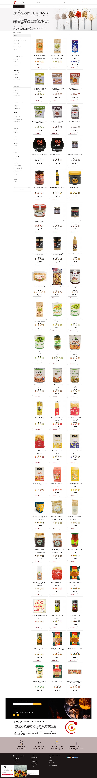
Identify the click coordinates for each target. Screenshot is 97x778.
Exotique (16, 75)
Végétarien (17, 108)
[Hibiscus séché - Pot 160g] (71, 621)
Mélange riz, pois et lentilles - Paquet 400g (39, 583)
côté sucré (26, 15)
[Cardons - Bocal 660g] (36, 424)
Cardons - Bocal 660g (39, 417)
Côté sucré (17, 45)
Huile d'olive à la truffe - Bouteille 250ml (57, 188)
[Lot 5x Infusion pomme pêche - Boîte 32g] (58, 490)
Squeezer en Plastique (18, 170)
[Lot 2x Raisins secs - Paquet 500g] (38, 556)
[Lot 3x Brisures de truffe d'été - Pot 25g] (56, 160)
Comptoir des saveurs (75, 222)
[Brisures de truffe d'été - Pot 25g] (53, 160)
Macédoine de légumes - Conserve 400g (75, 385)
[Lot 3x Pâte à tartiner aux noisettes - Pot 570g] (75, 292)
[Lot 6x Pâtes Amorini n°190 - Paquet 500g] (41, 457)
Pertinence (74, 35)
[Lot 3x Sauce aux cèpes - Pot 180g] (73, 226)
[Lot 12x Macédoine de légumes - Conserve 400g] (78, 391)
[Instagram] (18, 715)
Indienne (16, 72)
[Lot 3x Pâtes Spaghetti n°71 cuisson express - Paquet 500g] (56, 424)
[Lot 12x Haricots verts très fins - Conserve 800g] (43, 358)
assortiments (42, 24)
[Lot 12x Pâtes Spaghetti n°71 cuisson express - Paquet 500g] (61, 424)
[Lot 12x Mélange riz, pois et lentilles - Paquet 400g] (43, 588)
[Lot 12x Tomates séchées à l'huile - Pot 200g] (43, 193)
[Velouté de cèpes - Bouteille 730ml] (71, 259)
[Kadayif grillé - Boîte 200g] (34, 292)
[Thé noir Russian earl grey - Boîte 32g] (71, 457)
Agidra (75, 255)
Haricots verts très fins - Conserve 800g (39, 352)
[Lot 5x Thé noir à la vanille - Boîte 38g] (58, 457)
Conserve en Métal (18, 166)
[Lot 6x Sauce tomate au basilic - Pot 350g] (76, 556)
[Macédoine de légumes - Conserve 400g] (71, 391)
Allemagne (17, 116)
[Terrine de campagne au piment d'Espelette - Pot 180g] (36, 226)
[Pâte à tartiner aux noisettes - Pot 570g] (72, 292)
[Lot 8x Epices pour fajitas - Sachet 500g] (78, 588)
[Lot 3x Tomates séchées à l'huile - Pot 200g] (38, 193)
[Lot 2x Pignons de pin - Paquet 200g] (56, 523)
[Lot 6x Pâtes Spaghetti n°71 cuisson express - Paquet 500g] (58, 424)
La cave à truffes (17, 62)
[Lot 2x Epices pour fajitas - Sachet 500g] (73, 588)
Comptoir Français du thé (39, 519)
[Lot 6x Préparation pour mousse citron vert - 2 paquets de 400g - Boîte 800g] (41, 127)
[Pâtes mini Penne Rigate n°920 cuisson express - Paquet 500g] (71, 424)
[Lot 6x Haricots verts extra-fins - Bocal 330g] (60, 358)
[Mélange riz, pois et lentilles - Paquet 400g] (36, 588)
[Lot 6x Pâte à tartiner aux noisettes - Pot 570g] (77, 292)
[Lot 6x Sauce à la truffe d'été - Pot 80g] (58, 226)
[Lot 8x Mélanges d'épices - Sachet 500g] (78, 654)
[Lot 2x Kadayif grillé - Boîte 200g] (37, 292)
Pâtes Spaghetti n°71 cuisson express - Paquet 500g (57, 418)
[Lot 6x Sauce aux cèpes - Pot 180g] (76, 226)
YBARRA (39, 420)
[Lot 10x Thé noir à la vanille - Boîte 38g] (61, 457)
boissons (25, 19)
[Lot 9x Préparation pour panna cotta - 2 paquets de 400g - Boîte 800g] (43, 94)
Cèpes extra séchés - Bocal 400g (75, 121)
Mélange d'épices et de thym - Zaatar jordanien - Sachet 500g (57, 649)
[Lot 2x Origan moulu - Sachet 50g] (57, 687)
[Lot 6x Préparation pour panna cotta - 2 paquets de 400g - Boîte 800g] (41, 94)
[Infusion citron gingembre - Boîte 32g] (71, 490)
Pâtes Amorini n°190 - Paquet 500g (39, 450)
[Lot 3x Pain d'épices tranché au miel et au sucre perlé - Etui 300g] (73, 687)
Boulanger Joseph (75, 684)
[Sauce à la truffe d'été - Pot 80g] (53, 226)
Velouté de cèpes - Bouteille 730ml (75, 253)
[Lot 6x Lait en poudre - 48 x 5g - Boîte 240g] (41, 621)
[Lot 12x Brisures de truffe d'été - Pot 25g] (61, 160)
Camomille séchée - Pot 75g (57, 615)
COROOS (75, 354)
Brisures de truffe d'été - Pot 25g (57, 154)
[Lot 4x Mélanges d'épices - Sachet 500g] (76, 654)
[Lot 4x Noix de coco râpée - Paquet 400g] (76, 523)
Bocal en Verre (17, 171)
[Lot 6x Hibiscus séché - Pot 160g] (76, 621)
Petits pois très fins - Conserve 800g (75, 318)
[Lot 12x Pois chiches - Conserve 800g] (43, 391)
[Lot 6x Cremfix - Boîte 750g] (76, 61)
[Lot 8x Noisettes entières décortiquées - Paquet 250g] (61, 556)
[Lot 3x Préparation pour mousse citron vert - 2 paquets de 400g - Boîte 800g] (38, 127)
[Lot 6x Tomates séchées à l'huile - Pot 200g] (41, 193)
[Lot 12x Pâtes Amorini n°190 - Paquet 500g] (43, 457)
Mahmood (39, 618)
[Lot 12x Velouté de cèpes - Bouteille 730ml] (78, 259)
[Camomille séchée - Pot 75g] (53, 621)
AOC (15, 130)
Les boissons (17, 46)
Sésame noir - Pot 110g (75, 187)
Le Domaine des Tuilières (39, 222)
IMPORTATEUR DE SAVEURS (40, 58)
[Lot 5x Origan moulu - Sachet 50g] (60, 687)
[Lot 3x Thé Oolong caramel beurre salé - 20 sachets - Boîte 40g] (38, 523)
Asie (15, 118)
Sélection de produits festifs (20, 40)
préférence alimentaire (20, 21)
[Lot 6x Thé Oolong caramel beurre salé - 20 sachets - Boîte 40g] (41, 523)
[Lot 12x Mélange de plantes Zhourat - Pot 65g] (43, 654)
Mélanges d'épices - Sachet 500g (75, 648)
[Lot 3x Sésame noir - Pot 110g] (73, 193)
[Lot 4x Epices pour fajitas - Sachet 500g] (76, 588)
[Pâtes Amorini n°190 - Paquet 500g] (36, 457)
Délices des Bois (75, 157)
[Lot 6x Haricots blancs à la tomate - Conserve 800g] (76, 358)
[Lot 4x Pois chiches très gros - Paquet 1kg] (41, 325)
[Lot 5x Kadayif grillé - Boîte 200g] (39, 292)
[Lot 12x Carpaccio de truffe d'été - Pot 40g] (43, 160)
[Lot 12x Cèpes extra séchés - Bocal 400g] (78, 127)
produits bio (43, 20)
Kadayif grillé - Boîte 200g (39, 286)
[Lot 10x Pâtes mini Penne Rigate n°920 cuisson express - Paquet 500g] (78, 424)
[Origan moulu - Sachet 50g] (54, 687)
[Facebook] (14, 715)
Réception (17, 41)
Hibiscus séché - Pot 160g (75, 615)
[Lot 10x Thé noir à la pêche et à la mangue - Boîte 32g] (43, 490)
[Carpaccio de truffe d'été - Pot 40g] (36, 160)
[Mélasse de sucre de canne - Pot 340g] (36, 687)
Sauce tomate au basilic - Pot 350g (75, 549)
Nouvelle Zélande (18, 119)
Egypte (16, 114)
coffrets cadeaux (35, 24)
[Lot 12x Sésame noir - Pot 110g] (78, 193)
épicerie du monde (25, 23)
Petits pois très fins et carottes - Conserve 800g (57, 319)
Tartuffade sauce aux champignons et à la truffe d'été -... (57, 253)
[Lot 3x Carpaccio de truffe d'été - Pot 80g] (73, 160)
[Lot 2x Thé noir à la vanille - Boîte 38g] (56, 457)
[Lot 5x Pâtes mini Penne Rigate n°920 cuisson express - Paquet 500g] (76, 424)
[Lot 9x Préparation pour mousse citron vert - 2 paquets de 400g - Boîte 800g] (43, 127)
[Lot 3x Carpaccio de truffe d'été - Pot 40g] (38, 160)
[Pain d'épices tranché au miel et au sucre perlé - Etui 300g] (71, 687)
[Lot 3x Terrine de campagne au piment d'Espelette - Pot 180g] (38, 226)
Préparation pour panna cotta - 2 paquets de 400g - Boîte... (39, 89)
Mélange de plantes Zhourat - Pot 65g (39, 649)
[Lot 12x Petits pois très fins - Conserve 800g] (78, 325)
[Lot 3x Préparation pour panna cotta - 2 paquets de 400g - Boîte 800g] (38, 94)
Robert (16, 59)
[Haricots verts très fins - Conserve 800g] (36, 358)
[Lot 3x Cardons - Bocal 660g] (38, 424)
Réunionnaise (17, 74)
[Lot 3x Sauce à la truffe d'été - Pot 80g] (56, 226)
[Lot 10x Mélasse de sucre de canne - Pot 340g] (43, 687)
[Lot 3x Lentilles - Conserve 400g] (56, 391)
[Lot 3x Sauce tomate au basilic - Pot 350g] (73, 556)
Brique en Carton (18, 168)
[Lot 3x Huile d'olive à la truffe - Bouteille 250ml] (56, 193)
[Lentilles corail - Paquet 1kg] (36, 61)
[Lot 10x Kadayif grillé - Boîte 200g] (44, 292)
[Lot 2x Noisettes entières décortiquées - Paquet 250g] (56, 556)
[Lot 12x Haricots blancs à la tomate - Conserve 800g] (78, 358)
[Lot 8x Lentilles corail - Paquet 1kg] (43, 61)
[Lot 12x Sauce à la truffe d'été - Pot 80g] (61, 226)
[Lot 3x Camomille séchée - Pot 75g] (56, 621)
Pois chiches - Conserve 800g (39, 384)
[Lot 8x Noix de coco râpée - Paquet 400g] (78, 523)
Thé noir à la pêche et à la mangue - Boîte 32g (39, 484)
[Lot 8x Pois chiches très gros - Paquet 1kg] (43, 325)
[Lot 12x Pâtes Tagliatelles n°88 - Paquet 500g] (61, 588)
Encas (16, 90)
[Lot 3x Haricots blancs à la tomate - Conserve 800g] (73, 358)
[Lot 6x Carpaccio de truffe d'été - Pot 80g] (76, 160)
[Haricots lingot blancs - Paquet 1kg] (53, 61)
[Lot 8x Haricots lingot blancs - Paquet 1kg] (61, 61)
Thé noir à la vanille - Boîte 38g (57, 450)
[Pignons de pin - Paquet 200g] (53, 523)
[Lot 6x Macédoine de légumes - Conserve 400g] (76, 391)
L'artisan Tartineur (75, 288)
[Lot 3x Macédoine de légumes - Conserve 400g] (73, 391)
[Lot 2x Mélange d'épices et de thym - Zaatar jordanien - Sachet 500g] (56, 654)
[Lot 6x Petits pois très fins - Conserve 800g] (76, 325)
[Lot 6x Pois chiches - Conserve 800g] (41, 391)
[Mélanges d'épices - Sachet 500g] (71, 654)
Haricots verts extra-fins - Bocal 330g (57, 352)
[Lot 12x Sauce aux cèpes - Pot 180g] (78, 226)
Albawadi (39, 684)
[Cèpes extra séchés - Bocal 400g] (71, 127)
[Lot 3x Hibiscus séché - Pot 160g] (73, 621)
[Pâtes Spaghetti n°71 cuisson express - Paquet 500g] (53, 424)
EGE (39, 288)
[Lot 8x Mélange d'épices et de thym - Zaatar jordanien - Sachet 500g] (61, 654)
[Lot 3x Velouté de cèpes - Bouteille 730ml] (73, 259)
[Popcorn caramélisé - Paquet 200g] (53, 292)
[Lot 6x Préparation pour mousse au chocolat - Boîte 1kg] (58, 127)
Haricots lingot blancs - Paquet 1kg (57, 55)
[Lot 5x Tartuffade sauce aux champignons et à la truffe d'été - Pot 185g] (58, 259)
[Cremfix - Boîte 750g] (71, 61)
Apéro (16, 88)
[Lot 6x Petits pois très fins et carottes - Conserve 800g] (58, 325)
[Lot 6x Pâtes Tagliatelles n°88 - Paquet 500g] (58, 588)
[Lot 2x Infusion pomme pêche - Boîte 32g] (56, 490)
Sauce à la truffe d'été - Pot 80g (57, 220)
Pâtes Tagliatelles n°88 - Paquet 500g (57, 583)
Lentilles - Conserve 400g (57, 384)
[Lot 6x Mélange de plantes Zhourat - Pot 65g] (41, 654)
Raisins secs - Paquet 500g (39, 549)
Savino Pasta (57, 420)
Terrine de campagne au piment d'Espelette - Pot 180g (39, 221)
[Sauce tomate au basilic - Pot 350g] (71, 556)
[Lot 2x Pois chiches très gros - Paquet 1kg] (38, 325)
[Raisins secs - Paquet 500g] (36, 556)
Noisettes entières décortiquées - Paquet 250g (57, 550)
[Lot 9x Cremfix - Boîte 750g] (78, 61)
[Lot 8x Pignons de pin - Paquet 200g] (61, 523)
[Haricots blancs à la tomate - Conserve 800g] (71, 358)
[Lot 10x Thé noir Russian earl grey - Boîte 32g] (78, 457)
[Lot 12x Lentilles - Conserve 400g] (61, 391)
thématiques (16, 22)
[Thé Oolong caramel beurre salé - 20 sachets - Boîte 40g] (36, 523)
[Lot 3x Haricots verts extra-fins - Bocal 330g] (54, 358)
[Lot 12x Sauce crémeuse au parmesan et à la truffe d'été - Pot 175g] (43, 259)
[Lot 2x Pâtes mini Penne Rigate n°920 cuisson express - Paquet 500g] (73, 424)
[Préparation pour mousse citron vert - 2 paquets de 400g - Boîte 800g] (36, 127)
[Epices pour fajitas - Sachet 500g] (71, 588)
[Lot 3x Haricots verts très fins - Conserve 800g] (38, 358)
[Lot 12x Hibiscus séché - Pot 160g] (78, 621)
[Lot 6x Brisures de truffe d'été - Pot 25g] (58, 160)
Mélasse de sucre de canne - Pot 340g (39, 682)
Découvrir (37, 67)
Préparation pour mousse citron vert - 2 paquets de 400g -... (39, 122)
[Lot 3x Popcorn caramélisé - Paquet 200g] (56, 292)
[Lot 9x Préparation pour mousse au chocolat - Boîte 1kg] (61, 127)
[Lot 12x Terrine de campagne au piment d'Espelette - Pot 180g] (43, 226)
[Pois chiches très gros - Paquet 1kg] (36, 325)
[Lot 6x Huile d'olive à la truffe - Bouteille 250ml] (58, 193)
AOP (16, 132)
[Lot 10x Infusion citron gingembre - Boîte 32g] (78, 490)
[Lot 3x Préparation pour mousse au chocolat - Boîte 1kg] (56, 127)
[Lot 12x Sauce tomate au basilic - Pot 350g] (78, 556)
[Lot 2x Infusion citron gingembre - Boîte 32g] (73, 490)
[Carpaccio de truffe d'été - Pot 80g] (71, 160)
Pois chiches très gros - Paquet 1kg (39, 318)
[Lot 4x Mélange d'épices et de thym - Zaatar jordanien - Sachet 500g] (58, 654)
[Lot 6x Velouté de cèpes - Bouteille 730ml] (76, 259)
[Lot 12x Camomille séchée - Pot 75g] (61, 621)
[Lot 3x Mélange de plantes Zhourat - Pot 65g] (38, 654)
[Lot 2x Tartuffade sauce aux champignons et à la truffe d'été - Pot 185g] (56, 259)
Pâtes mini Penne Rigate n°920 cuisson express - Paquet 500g (74, 418)
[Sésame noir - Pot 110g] (71, 193)
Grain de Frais (39, 585)
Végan (16, 105)
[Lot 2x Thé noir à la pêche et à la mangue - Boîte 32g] (38, 490)
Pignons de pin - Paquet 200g (57, 516)
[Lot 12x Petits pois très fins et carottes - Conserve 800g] (61, 325)
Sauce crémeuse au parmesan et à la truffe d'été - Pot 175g (39, 253)
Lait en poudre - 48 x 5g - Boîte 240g (39, 615)
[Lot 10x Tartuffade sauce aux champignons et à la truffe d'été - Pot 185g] (61, 259)
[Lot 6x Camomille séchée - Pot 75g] (58, 621)
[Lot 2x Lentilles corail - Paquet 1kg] (38, 61)
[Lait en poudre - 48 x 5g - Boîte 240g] (36, 621)
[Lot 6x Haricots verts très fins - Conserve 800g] (41, 358)
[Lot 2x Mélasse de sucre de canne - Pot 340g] (38, 687)
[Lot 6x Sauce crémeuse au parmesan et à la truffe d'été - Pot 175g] (41, 259)
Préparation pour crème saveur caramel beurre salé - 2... (57, 89)
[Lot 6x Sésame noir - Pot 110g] (76, 193)
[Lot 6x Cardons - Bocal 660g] (41, 424)
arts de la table (25, 28)
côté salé (22, 12)
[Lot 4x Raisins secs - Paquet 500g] (41, 556)
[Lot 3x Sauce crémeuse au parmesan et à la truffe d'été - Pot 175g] (38, 259)
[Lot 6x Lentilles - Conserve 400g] (58, 391)
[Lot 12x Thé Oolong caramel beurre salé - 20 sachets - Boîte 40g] (43, 523)
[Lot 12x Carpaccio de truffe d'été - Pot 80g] (78, 160)
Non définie (17, 77)
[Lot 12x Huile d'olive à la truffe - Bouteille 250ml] (61, 193)
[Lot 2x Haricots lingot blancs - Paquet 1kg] (56, 61)
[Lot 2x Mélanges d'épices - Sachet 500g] (73, 654)
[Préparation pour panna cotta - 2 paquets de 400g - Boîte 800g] (36, 94)
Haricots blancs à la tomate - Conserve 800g (75, 352)
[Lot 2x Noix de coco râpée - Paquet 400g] (73, 523)
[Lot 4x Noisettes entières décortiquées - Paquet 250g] (58, 556)
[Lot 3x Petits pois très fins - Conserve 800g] (73, 325)
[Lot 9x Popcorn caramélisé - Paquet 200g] (61, 292)
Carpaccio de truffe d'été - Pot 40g (39, 154)
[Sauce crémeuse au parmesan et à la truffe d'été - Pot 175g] (36, 259)
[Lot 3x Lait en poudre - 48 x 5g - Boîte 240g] (38, 621)
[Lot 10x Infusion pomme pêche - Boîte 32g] (61, 490)
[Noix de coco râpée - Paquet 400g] (71, 523)
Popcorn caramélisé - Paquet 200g (57, 286)
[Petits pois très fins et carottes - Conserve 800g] (53, 325)
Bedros (75, 190)
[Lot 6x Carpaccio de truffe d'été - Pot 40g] (41, 160)
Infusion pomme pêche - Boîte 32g (57, 483)
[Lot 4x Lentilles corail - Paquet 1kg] (41, 61)
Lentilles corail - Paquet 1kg (39, 55)
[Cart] (82, 2)
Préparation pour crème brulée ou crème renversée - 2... (75, 89)
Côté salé (17, 43)
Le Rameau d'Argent (18, 56)
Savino (39, 190)
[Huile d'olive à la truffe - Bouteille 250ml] (53, 193)
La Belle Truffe (39, 157)
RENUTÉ (57, 453)
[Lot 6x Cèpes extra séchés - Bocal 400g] (76, 127)
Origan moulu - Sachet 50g (57, 681)
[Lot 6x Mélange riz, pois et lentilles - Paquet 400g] (41, 588)
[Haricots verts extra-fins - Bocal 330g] (52, 358)
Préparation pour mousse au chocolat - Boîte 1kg (57, 122)
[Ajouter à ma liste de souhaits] (45, 68)
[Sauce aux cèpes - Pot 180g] (71, 226)
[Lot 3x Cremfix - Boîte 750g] (73, 61)
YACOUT (16, 61)
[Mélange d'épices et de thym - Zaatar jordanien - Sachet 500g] (53, 654)
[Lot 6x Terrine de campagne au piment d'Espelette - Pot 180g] (41, 226)
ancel (75, 58)
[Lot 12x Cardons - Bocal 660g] (43, 424)
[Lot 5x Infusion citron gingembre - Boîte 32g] (76, 490)
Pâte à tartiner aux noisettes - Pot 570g (75, 286)
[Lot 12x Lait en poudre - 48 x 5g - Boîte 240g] (43, 621)
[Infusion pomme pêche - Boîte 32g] (53, 490)
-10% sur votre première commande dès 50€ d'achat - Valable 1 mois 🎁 (7, 768)
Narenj (57, 618)
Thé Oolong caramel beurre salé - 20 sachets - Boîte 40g (39, 517)
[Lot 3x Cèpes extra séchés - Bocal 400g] (73, 127)
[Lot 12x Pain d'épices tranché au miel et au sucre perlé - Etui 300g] (78, 687)
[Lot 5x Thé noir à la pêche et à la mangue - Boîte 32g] (41, 490)
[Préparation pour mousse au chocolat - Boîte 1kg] (53, 127)
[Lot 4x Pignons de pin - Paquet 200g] (58, 523)
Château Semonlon (18, 58)
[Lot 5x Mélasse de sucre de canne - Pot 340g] (41, 687)
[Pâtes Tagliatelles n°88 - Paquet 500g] (53, 588)
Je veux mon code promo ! (7, 774)
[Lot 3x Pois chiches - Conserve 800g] (38, 391)
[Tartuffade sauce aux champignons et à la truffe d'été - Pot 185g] (53, 259)
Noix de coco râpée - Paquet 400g (75, 516)
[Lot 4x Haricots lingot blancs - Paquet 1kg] (58, 61)
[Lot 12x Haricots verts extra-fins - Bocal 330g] (62, 358)
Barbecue (16, 92)
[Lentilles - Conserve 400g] (53, 391)
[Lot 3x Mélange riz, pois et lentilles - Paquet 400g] (38, 588)
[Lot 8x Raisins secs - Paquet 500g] (43, 556)
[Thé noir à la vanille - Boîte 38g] (53, 457)
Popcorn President (57, 288)
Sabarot (75, 124)
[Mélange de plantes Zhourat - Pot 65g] (36, 654)
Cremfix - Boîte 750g (75, 55)
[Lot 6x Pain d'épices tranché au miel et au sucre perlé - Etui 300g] (76, 687)
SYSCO (39, 91)
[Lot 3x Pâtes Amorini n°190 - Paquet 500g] (38, 457)
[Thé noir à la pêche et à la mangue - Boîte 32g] (36, 490)
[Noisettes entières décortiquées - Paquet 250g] (53, 556)
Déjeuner (17, 95)
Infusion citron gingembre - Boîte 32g (75, 484)
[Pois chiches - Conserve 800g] (36, 391)
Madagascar (17, 121)
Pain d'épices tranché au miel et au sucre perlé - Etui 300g (74, 682)
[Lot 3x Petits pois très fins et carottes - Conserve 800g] (56, 325)
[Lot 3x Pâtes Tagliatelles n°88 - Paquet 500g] (56, 588)
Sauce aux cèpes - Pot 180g (75, 220)
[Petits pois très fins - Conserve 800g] (71, 325)
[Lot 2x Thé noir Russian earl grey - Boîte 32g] (73, 457)
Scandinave (17, 79)
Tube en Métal (17, 165)
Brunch (16, 93)
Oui (15, 106)
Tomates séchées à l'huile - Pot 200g (39, 187)
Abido (75, 585)
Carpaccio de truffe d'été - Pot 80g (75, 154)
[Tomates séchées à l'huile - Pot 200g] (36, 193)
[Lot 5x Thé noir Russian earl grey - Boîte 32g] (76, 457)
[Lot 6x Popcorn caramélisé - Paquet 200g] (58, 292)
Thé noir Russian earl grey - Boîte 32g (75, 451)
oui (15, 139)
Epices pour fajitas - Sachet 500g (75, 582)
